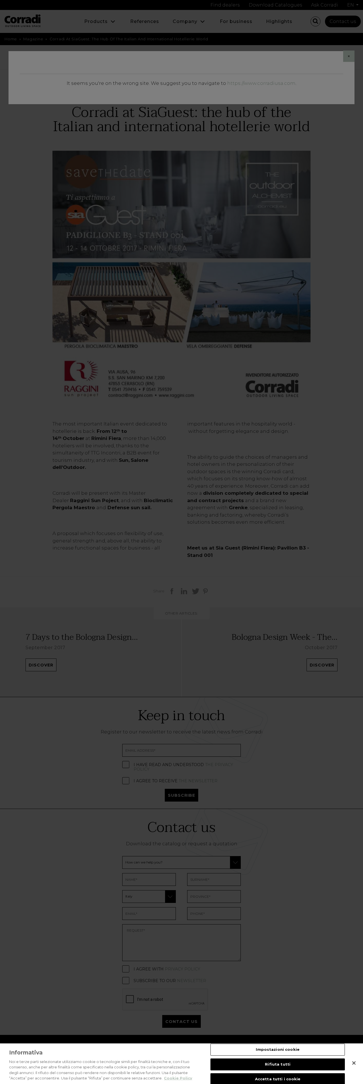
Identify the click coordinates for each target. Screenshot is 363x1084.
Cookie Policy (178, 1078)
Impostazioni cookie (277, 1049)
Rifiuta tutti (277, 1064)
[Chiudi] (354, 1063)
